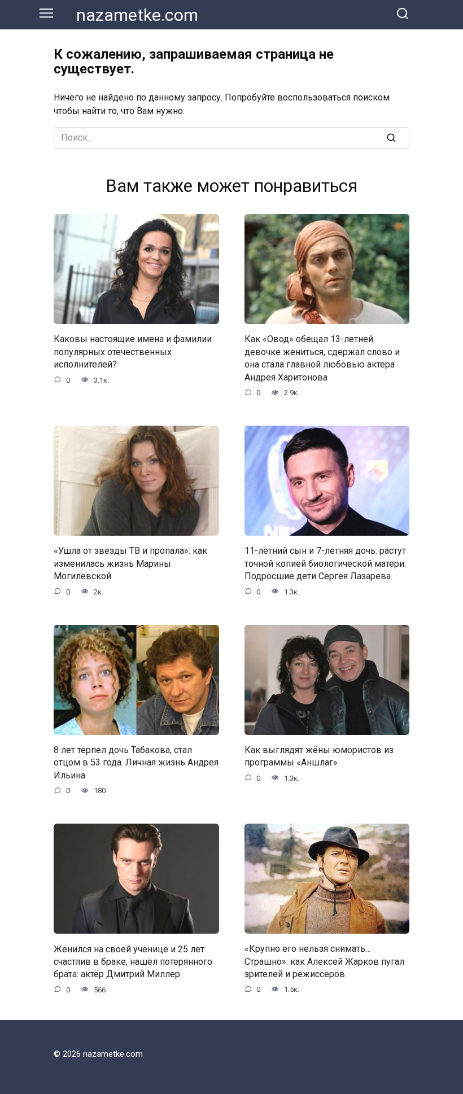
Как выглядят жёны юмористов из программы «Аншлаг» (319, 756)
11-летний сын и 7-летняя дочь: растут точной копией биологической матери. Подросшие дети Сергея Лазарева (325, 563)
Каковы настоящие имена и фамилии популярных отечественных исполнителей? (133, 352)
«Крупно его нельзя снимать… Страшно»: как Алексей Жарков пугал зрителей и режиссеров (324, 961)
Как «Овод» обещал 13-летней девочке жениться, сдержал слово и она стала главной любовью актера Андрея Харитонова (322, 358)
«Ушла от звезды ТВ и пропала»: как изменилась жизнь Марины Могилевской (130, 563)
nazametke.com (137, 15)
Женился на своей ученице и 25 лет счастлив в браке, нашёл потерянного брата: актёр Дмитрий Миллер (133, 961)
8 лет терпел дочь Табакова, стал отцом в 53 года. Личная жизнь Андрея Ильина (136, 763)
